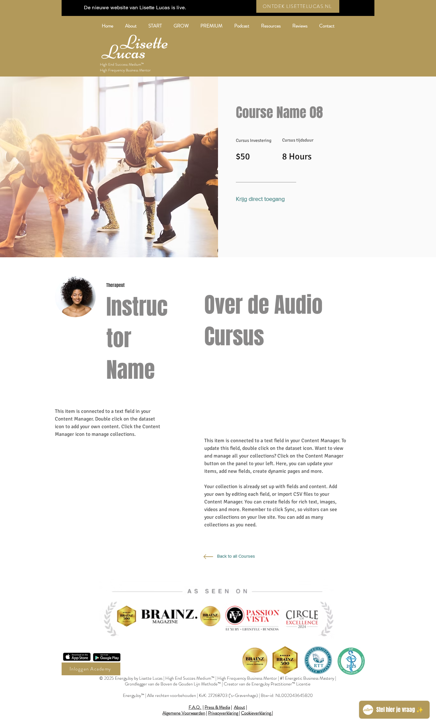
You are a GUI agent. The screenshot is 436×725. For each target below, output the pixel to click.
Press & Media (217, 707)
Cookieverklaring (256, 713)
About (239, 707)
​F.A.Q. (195, 707)
